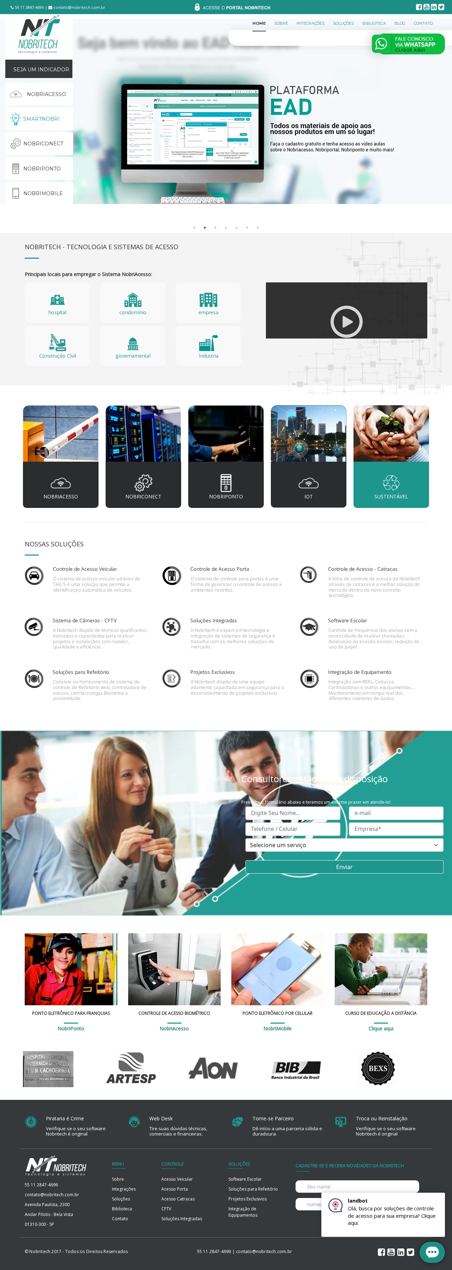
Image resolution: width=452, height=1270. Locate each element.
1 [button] (194, 227)
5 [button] (236, 227)
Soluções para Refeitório (253, 1189)
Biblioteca (122, 1209)
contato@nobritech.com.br (78, 7)
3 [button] (215, 227)
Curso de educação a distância (381, 1013)
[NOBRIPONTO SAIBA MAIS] (226, 436)
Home (259, 23)
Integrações (124, 1189)
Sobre (118, 1179)
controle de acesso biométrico (174, 1013)
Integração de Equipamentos (242, 1212)
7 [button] (257, 227)
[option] (226, 111)
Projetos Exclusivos (247, 1199)
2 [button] (204, 227)
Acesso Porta (174, 1189)
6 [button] (247, 227)
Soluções (121, 1199)
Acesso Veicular (177, 1179)
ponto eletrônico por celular (278, 1013)
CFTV (166, 1209)
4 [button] (226, 227)
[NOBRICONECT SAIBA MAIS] (143, 436)
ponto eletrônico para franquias (71, 1013)
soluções (343, 23)
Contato (120, 1219)
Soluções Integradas (181, 1219)
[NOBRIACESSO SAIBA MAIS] (61, 436)
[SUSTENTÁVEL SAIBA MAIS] (391, 436)
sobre (281, 23)
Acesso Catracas (178, 1199)
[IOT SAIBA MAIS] (308, 436)
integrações (311, 23)
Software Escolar (245, 1179)
